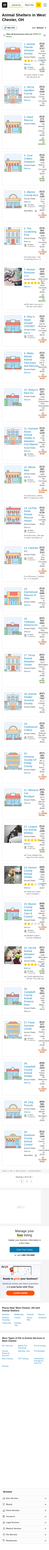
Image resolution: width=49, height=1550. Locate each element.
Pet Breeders (39, 1351)
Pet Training (23, 1359)
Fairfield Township (6, 1319)
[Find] (38, 4)
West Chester (21, 1171)
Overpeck (42, 1318)
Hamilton (5, 1314)
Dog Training (7, 1359)
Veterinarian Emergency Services (39, 1361)
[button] (45, 5)
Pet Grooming (40, 1346)
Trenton (17, 1318)
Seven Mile (29, 1319)
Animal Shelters (30, 57)
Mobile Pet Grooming (22, 1347)
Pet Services (7, 1346)
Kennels (5, 1366)
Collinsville (6, 1323)
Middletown (19, 1314)
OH (11, 1171)
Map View (11, 28)
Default (40, 28)
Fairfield (30, 1314)
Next (31, 1181)
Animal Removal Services (5, 1353)
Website (27, 64)
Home (4, 1171)
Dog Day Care (24, 1351)
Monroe (41, 1314)
